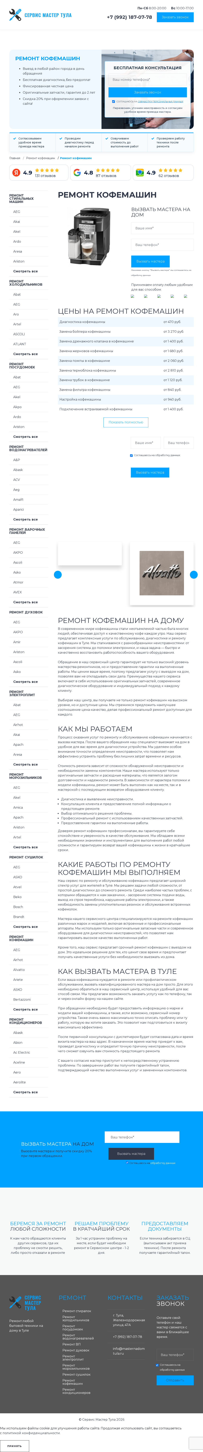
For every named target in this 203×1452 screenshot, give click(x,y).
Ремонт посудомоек (22, 365)
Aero (17, 1072)
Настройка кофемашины (80, 399)
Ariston (18, 261)
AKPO (18, 552)
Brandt (18, 917)
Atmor (18, 582)
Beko (17, 897)
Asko (17, 572)
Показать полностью (126, 422)
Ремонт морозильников (25, 776)
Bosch (18, 907)
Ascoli (17, 562)
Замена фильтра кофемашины (84, 390)
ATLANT (19, 344)
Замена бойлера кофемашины (85, 331)
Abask (18, 470)
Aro (16, 314)
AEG (16, 212)
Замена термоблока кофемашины (87, 370)
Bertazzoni (22, 999)
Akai (16, 222)
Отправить (175, 1380)
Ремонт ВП (71, 1344)
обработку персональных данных (160, 101)
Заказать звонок (175, 17)
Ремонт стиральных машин (21, 199)
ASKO (17, 877)
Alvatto (19, 970)
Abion (17, 1043)
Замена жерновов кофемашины (86, 351)
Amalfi (18, 500)
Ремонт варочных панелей (27, 531)
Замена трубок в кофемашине (84, 380)
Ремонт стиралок (76, 1311)
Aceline (19, 1062)
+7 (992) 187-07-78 (129, 17)
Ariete (18, 980)
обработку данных (141, 275)
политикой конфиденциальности (31, 1433)
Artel (17, 324)
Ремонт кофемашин (40, 158)
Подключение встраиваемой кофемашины (95, 409)
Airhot (18, 725)
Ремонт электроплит (22, 693)
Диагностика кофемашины (82, 322)
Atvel (17, 887)
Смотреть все (25, 271)
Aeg (16, 490)
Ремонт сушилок (26, 857)
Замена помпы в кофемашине (84, 361)
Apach (18, 745)
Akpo (17, 407)
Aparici (18, 509)
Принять (14, 1446)
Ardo (17, 241)
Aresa (17, 251)
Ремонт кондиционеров (25, 1021)
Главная (14, 158)
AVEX (17, 592)
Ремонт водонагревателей (28, 448)
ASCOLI (19, 334)
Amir (17, 642)
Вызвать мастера (150, 261)
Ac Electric (21, 1052)
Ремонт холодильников (25, 283)
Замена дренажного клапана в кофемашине (96, 341)
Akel (16, 232)
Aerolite (19, 1082)
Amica (18, 807)
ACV (16, 480)
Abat (17, 294)
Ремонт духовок (26, 612)
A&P (16, 460)
